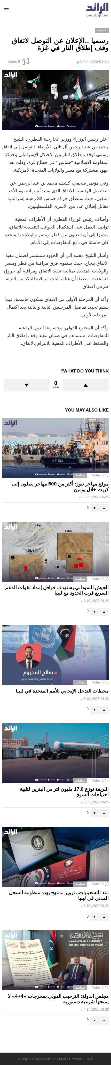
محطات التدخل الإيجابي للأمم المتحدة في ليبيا (62, 691)
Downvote (27, 385)
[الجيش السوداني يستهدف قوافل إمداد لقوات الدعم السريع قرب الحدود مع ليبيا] (55, 552)
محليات (80, 780)
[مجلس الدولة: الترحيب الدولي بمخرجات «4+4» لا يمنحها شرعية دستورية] (55, 960)
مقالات (80, 682)
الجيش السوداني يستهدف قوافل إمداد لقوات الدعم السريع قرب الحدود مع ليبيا (57, 590)
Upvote (86, 385)
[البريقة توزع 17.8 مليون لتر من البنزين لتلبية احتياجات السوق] (55, 753)
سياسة (80, 475)
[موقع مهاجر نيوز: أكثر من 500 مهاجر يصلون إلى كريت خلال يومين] (55, 448)
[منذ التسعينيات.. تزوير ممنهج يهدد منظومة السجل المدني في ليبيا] (55, 857)
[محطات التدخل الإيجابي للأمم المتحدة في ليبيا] (55, 655)
